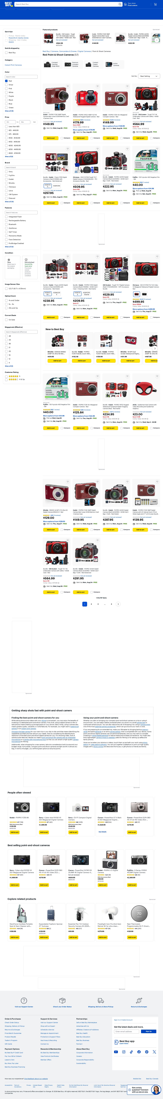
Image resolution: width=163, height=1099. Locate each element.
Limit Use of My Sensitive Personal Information (104, 1086)
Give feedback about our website (36, 1079)
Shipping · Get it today (18, 40)
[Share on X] (154, 1052)
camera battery (115, 732)
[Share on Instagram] (124, 1052)
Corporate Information (84, 1053)
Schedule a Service (47, 1030)
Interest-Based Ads (37, 1086)
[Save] (68, 86)
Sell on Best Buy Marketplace (86, 1022)
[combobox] (149, 76)
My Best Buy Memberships (50, 1053)
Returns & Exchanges (12, 1030)
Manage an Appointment (49, 1033)
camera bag (141, 722)
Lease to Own (9, 1060)
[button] (130, 4)
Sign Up (149, 1031)
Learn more (124, 1043)
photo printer (98, 747)
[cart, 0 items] (155, 4)
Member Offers (46, 1060)
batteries (98, 732)
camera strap (145, 724)
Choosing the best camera (21, 732)
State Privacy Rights (49, 1086)
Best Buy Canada (152, 1079)
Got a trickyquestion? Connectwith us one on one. (140, 1090)
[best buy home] (9, 4)
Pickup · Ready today (17, 36)
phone (44, 720)
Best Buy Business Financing (15, 1067)
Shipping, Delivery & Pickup (14, 1026)
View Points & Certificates (50, 1056)
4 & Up (22, 379)
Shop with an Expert (48, 1026)
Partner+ (79, 1044)
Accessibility (8, 1085)
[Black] (144, 294)
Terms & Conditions (17, 1086)
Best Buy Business (82, 1040)
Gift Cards (8, 1044)
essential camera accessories (105, 727)
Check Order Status (12, 1022)
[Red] (136, 294)
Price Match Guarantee (13, 1033)
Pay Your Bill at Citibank (13, 1056)
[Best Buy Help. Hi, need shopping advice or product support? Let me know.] (156, 1090)
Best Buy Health (82, 1033)
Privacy (29, 1085)
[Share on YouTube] (116, 1052)
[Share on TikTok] (131, 1052)
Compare (67, 138)
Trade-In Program (11, 1040)
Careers (79, 1056)
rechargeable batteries (100, 735)
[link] (16, 822)
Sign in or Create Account (123, 1020)
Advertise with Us (82, 1026)
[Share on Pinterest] (147, 1052)
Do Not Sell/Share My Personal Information (78, 1086)
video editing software (99, 744)
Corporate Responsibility (85, 1060)
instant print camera (28, 729)
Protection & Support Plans (50, 1037)
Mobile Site (137, 1079)
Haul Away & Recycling (49, 1040)
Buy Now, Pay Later (11, 1063)
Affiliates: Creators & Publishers (87, 1030)
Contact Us (45, 1044)
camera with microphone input (35, 739)
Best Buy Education (83, 1037)
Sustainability (81, 1063)
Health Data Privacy (60, 1086)
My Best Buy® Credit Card (14, 1053)
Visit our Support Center (49, 1022)
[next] (153, 816)
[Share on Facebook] (139, 1052)
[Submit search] (120, 4)
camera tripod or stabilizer (105, 737)
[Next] (155, 348)
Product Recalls (10, 1037)
